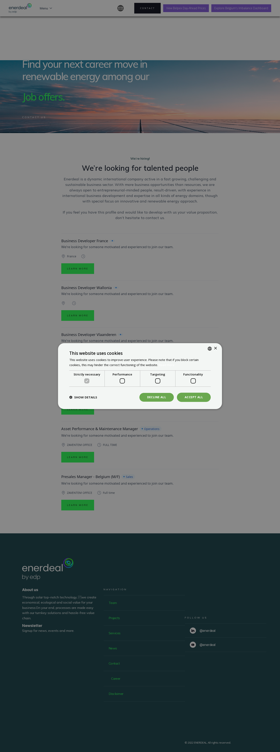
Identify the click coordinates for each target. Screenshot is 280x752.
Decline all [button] (156, 397)
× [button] (215, 348)
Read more (166, 365)
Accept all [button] (194, 397)
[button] (83, 397)
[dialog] (140, 376)
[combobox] (210, 348)
